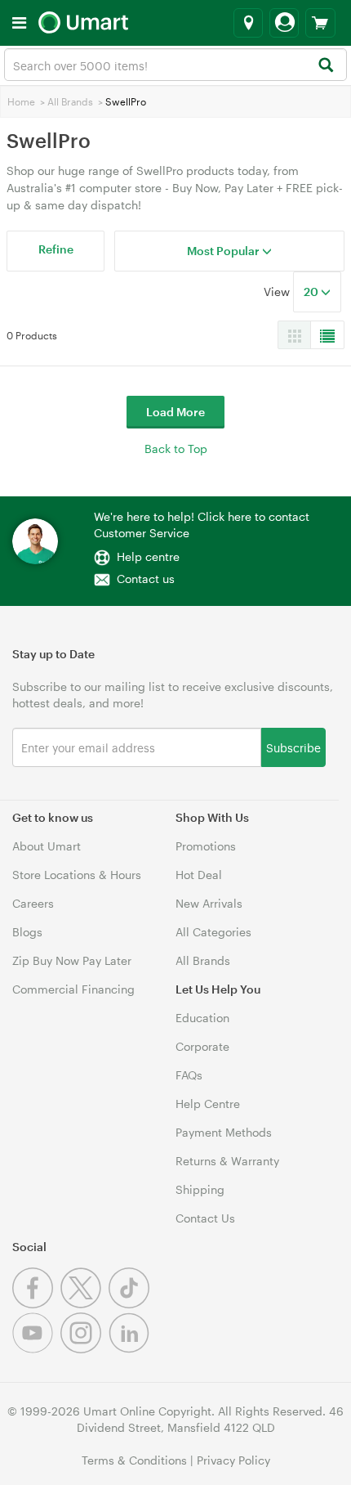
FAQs (189, 1075)
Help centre (148, 556)
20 (312, 291)
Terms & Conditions (134, 1460)
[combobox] (175, 64)
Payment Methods (224, 1132)
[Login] (284, 23)
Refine (55, 249)
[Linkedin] (131, 1349)
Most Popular (224, 251)
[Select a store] (248, 23)
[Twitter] (84, 1304)
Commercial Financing (73, 989)
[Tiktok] (131, 1304)
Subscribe (293, 747)
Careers (33, 903)
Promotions (206, 846)
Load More (175, 412)
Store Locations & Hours (76, 875)
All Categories (213, 932)
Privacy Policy (233, 1460)
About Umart (46, 846)
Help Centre (208, 1103)
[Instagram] (84, 1349)
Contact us (146, 578)
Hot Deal (199, 875)
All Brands (70, 101)
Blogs (27, 932)
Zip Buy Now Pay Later (71, 960)
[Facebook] (36, 1304)
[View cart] (320, 23)
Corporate (202, 1046)
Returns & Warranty (227, 1161)
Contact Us (205, 1218)
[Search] (325, 66)
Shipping (200, 1189)
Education (202, 1018)
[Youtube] (36, 1349)
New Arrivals (209, 903)
